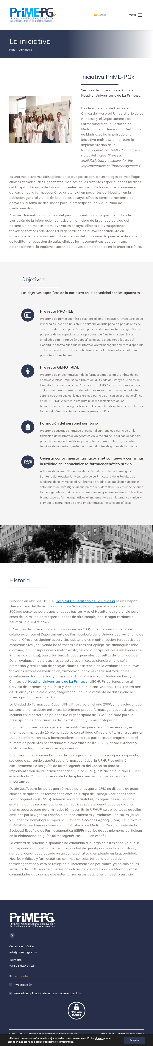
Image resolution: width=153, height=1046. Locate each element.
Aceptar (134, 1040)
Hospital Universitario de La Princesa (85, 601)
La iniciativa (22, 976)
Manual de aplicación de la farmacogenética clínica (48, 993)
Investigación (23, 984)
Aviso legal (107, 1033)
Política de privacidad (129, 1033)
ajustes (99, 1038)
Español (102, 14)
